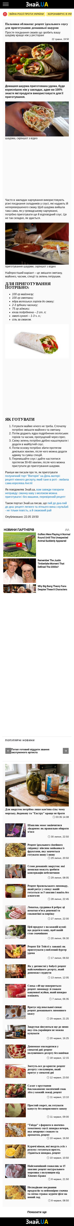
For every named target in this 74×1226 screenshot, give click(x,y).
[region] (37, 169)
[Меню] (6, 4)
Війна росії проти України (26, 14)
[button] (8, 751)
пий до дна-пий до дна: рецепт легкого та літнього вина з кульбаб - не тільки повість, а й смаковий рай (36, 507)
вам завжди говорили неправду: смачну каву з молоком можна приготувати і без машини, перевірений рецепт (35, 493)
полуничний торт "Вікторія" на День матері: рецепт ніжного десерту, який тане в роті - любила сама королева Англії (37, 479)
